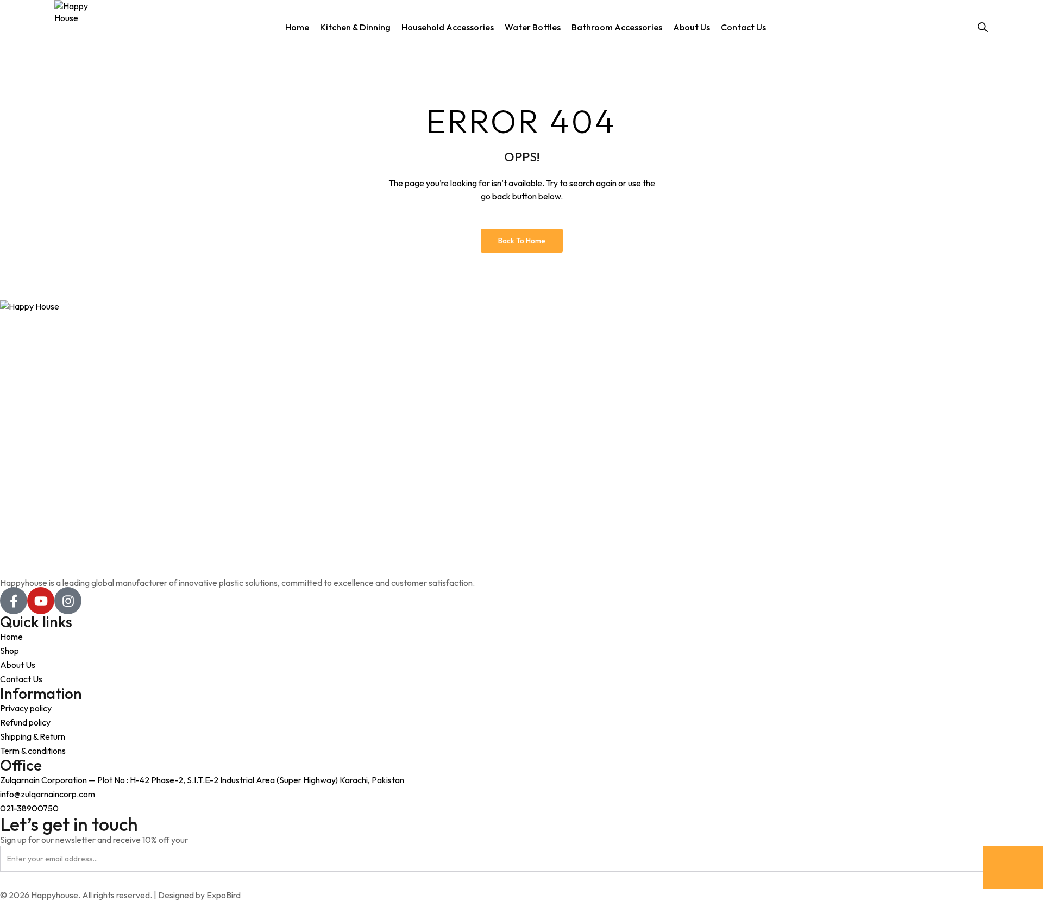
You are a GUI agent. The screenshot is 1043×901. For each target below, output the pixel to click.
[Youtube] (40, 600)
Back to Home (521, 240)
